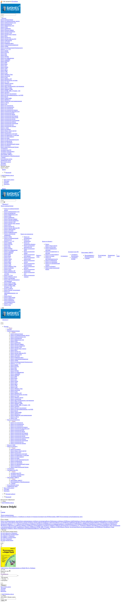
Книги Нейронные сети (53, 521)
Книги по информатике (54, 524)
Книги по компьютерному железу (10, 521)
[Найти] (2, 16)
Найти (2, 600)
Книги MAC (15, 522)
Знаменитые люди (77, 516)
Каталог (9, 329)
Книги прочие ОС (24, 522)
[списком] (2, 542)
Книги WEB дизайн (15, 527)
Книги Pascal (103, 527)
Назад (10, 328)
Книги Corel (14, 525)
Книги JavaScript (34, 525)
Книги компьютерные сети (27, 521)
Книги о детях (17, 516)
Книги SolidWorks (72, 521)
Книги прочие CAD (109, 521)
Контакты (3, 591)
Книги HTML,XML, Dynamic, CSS (42, 527)
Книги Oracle (102, 524)
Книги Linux (42, 525)
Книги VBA (109, 524)
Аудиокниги (34, 516)
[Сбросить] (2, 583)
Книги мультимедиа (40, 521)
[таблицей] (4, 542)
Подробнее (15, 1)
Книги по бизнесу (16, 449)
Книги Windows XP (51, 525)
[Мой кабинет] (1, 321)
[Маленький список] (1, 543)
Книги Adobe (99, 522)
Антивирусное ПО (16, 473)
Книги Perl (30, 524)
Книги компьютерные (17, 334)
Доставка (3, 588)
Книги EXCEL (22, 524)
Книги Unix (46, 528)
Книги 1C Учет (78, 525)
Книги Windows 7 (9, 528)
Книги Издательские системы (65, 525)
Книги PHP (82, 524)
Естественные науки (66, 516)
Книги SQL (36, 524)
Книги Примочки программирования (24, 528)
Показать (3, 585)
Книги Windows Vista (23, 525)
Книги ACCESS (60, 522)
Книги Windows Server (88, 525)
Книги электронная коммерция (87, 522)
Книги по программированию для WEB (88, 527)
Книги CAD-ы (39, 528)
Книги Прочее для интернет (69, 527)
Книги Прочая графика (83, 521)
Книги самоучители (50, 522)
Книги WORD (43, 524)
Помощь (3, 589)
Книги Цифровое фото (71, 522)
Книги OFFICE (74, 524)
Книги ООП (63, 521)
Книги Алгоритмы (100, 525)
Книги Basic (88, 524)
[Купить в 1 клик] (1, 545)
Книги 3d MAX (56, 527)
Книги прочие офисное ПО (37, 522)
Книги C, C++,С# (13, 524)
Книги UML (7, 525)
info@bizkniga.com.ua (8, 175)
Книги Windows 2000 (27, 527)
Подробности (4, 574)
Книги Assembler (65, 524)
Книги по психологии (17, 422)
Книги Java (95, 524)
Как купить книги (6, 587)
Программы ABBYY (16, 480)
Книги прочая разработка (97, 521)
